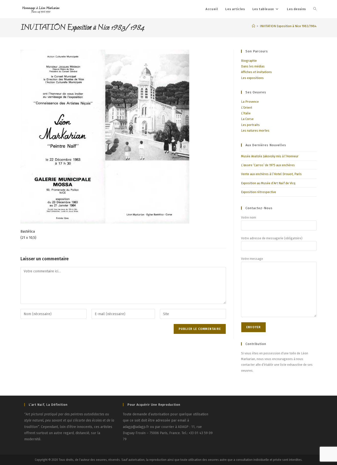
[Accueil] (253, 26)
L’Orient (246, 107)
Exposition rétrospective (258, 192)
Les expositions (252, 78)
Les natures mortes (255, 130)
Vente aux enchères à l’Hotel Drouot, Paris (271, 174)
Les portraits (250, 125)
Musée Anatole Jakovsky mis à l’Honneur (270, 156)
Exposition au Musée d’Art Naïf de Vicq (268, 183)
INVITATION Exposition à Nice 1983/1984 (288, 26)
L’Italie (246, 113)
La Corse (247, 119)
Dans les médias (253, 66)
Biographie (249, 60)
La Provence (250, 101)
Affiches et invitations (256, 72)
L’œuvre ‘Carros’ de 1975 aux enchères (268, 165)
